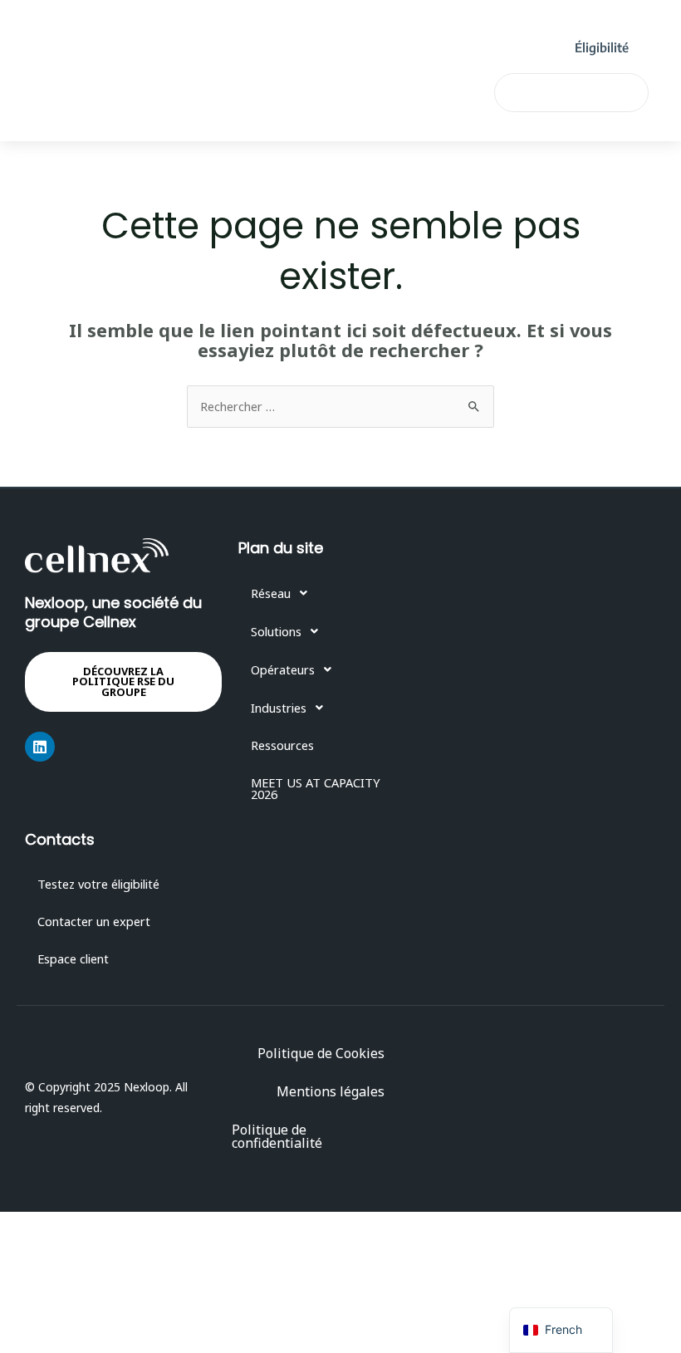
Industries (147, 70)
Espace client (73, 958)
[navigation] (561, 1330)
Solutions (230, 32)
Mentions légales (331, 1091)
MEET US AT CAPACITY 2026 (203, 109)
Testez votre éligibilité (98, 883)
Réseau (137, 32)
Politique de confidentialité (277, 1136)
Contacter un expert (93, 921)
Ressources (255, 70)
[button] (330, 593)
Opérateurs (337, 32)
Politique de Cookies (321, 1053)
